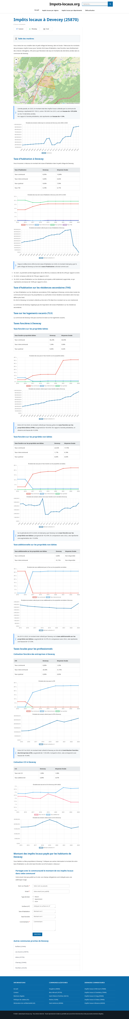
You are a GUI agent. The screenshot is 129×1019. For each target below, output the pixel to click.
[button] (16, 59)
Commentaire (25, 922)
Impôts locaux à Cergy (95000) (94, 996)
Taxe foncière (25, 917)
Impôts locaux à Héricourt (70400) (95, 989)
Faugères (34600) (54, 989)
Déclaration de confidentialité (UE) (24, 1003)
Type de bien (25, 897)
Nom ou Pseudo (24, 886)
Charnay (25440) (20, 962)
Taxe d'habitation (24, 911)
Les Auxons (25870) (21, 952)
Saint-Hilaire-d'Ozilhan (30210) (58, 996)
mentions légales (98, 1014)
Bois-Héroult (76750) (55, 992)
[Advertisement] (99, 55)
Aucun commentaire (20, 24)
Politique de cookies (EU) (21, 999)
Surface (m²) (26, 906)
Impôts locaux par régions (50, 10)
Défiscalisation (90, 10)
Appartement (38, 899)
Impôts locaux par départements (72, 10)
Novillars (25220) (21, 968)
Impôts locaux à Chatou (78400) (94, 999)
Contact (16, 992)
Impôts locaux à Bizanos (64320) (95, 1003)
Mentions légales (19, 996)
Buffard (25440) (20, 946)
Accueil (36, 10)
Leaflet (63, 103)
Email (27, 891)
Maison (37, 896)
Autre (36, 901)
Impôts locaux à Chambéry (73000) (95, 992)
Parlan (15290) (53, 999)
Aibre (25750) (19, 957)
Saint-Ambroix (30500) (56, 1003)
